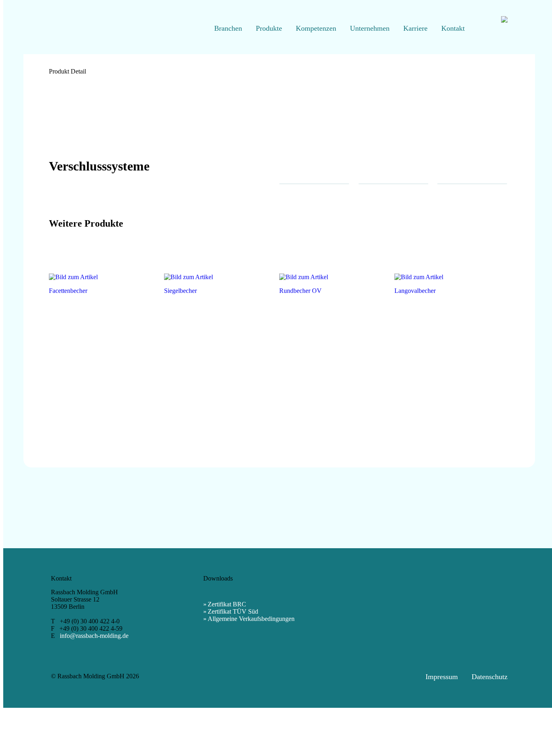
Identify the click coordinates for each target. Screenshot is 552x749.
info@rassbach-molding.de (94, 635)
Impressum (442, 677)
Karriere (415, 28)
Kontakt (453, 28)
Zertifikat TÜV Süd (233, 611)
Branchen (228, 28)
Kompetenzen (316, 28)
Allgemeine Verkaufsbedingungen (251, 618)
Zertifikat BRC (227, 604)
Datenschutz (490, 677)
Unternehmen (370, 28)
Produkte (269, 28)
